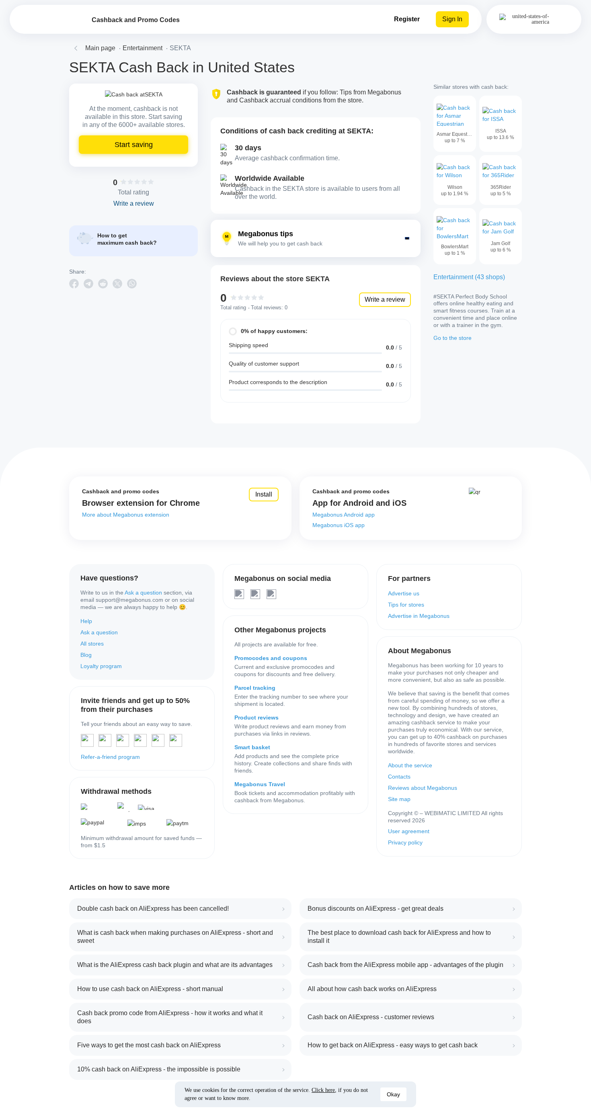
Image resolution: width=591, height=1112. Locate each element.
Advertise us (403, 593)
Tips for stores (406, 604)
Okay (393, 1094)
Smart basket (252, 747)
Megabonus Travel (259, 784)
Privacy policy (405, 842)
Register (407, 19)
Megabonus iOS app (338, 525)
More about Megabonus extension (125, 514)
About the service (410, 765)
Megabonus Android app (343, 514)
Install (263, 494)
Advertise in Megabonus (418, 616)
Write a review (385, 299)
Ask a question (143, 592)
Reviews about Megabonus (422, 788)
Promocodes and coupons (270, 658)
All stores (92, 643)
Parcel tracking (254, 688)
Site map (399, 799)
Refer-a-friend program (110, 757)
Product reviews (256, 717)
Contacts (399, 776)
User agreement (408, 831)
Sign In (452, 19)
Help (86, 621)
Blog (86, 655)
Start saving (134, 145)
